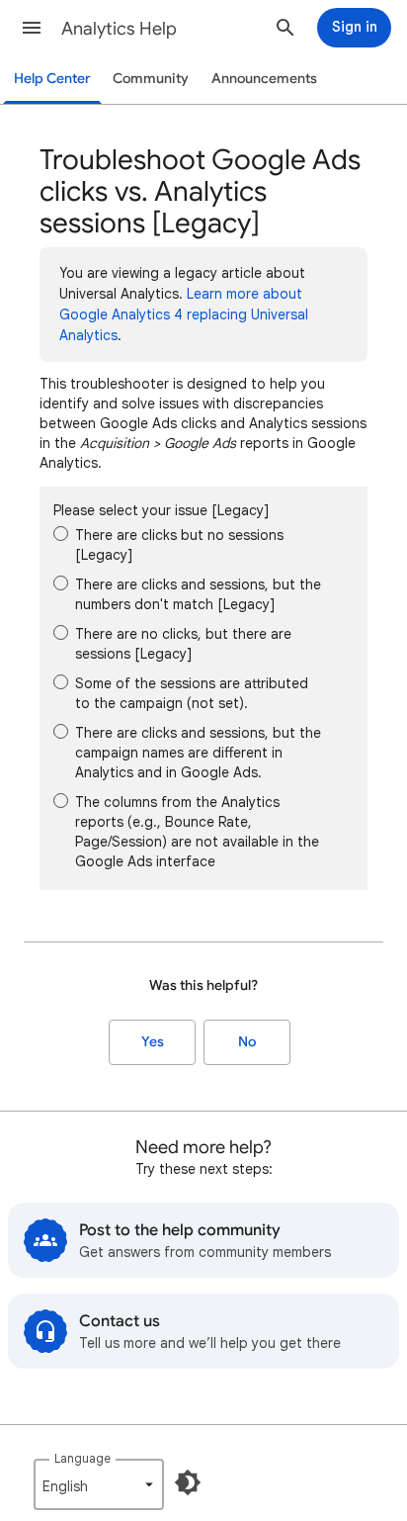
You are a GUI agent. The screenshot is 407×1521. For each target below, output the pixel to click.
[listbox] (99, 1484)
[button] (31, 27)
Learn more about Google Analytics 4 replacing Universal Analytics (183, 314)
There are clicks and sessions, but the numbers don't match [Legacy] (198, 594)
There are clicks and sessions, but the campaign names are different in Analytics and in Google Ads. (198, 752)
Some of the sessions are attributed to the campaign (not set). (191, 693)
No (247, 1041)
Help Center (52, 78)
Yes (152, 1041)
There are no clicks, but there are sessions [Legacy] (183, 644)
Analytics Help (119, 29)
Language (82, 1458)
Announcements (264, 78)
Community (151, 78)
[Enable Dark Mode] (187, 1482)
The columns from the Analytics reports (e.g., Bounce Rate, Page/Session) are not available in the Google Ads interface (197, 831)
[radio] (60, 533)
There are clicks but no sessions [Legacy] (179, 545)
